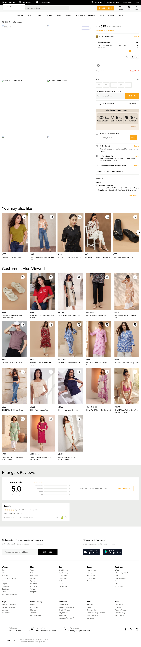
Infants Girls (63, 575)
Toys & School (63, 615)
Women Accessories (9, 605)
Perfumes (90, 581)
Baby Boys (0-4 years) (66, 618)
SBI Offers (90, 618)
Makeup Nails (91, 578)
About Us (90, 605)
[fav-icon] (120, 7)
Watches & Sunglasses (10, 594)
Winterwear (6, 581)
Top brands (6, 613)
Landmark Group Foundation (96, 613)
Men (116, 575)
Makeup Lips (91, 575)
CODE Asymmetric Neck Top (68, 410)
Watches (33, 589)
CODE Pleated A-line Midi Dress (69, 315)
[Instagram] (137, 629)
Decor (32, 605)
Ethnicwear (6, 573)
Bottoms (5, 575)
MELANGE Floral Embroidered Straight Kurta (12, 458)
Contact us (119, 605)
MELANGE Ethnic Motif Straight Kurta (125, 317)
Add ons (61, 584)
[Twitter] (131, 629)
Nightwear (5, 586)
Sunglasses (34, 592)
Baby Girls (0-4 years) (66, 607)
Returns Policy (120, 613)
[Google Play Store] (112, 552)
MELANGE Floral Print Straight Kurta (40, 364)
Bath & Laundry (35, 615)
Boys (117, 581)
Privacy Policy (40, 642)
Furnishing (34, 607)
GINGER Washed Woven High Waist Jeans (42, 258)
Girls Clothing (63, 570)
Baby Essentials (64, 613)
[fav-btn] (24, 217)
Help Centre (119, 615)
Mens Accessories (8, 607)
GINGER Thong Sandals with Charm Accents (12, 317)
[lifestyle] (10, 640)
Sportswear (6, 589)
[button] (85, 28)
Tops (3, 570)
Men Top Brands (120, 578)
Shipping (118, 607)
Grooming (33, 586)
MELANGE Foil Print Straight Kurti (69, 257)
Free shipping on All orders (105, 31)
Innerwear (33, 584)
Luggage (5, 610)
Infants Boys (63, 578)
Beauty (4, 592)
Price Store (119, 586)
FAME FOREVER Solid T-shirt (12, 257)
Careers (89, 607)
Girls (116, 584)
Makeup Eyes (91, 570)
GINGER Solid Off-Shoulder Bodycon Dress (67, 458)
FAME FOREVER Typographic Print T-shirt (42, 317)
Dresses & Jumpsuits (9, 578)
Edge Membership (93, 615)
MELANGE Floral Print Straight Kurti (97, 257)
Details (133, 126)
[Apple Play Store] (91, 552)
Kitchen (33, 610)
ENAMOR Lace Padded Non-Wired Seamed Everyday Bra (126, 411)
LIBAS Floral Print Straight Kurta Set (98, 410)
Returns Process (121, 610)
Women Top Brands (121, 573)
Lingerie (4, 584)
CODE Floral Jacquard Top (39, 410)
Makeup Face (91, 573)
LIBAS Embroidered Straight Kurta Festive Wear (41, 458)
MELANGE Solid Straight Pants (96, 315)
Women (117, 570)
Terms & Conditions (27, 642)
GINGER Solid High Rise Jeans (12, 410)
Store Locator (91, 610)
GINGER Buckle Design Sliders (123, 257)
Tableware (33, 613)
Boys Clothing (63, 573)
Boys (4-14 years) (65, 605)
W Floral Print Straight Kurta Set (69, 363)
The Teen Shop (64, 586)
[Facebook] (125, 629)
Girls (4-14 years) (65, 610)
